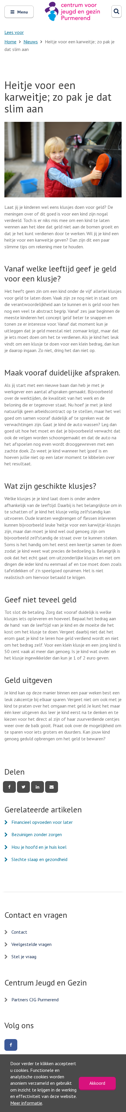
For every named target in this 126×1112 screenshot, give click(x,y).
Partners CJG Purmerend (35, 999)
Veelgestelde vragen (31, 944)
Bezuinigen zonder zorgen (36, 834)
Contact (19, 932)
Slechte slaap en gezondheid (39, 859)
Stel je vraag (23, 956)
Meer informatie (26, 1103)
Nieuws (30, 42)
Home (10, 42)
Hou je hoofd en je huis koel (39, 847)
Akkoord (97, 1083)
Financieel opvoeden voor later (42, 822)
